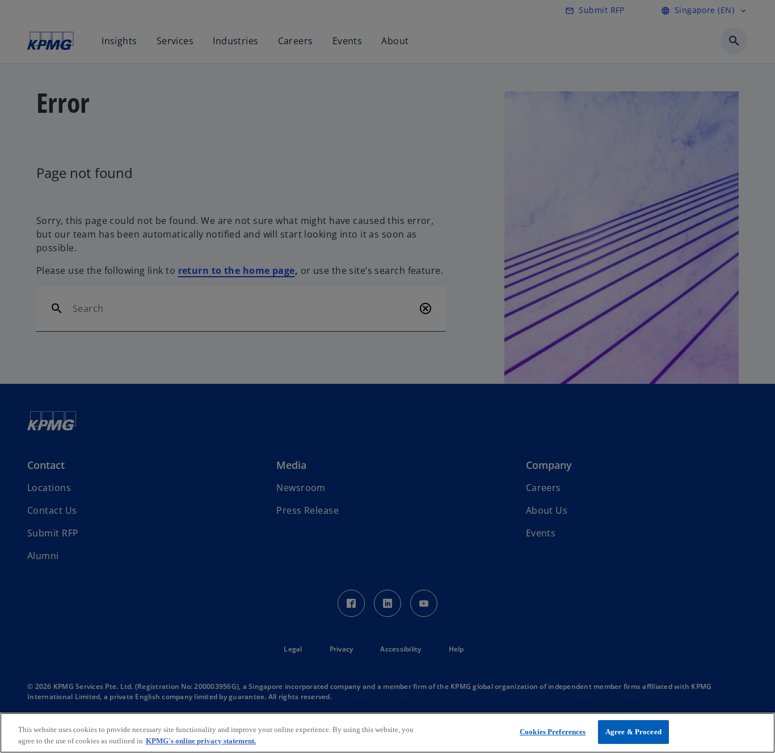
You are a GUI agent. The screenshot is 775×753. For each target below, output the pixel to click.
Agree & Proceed (633, 731)
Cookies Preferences (553, 731)
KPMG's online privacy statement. (201, 741)
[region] (387, 733)
